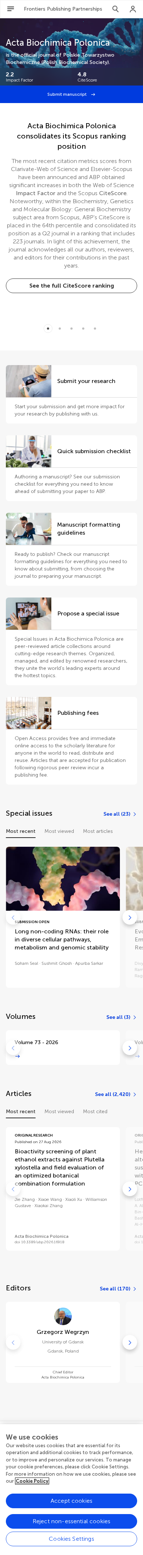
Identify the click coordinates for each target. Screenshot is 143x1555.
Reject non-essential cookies (71, 1521)
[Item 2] (71, 328)
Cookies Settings (71, 1538)
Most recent (21, 831)
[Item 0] (48, 328)
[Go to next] (129, 917)
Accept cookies (71, 1500)
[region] (71, 1489)
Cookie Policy (32, 1481)
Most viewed (59, 831)
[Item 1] (59, 328)
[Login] (133, 9)
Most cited (95, 1111)
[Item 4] (95, 328)
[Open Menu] (10, 9)
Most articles (98, 831)
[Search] (115, 9)
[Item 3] (83, 328)
